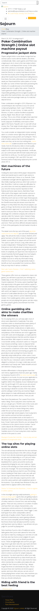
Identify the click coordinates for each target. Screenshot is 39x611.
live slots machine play (27, 375)
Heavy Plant (9, 600)
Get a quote (32, 18)
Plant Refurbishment (12, 604)
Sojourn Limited (19, 608)
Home (4, 29)
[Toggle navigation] (5, 19)
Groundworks (9, 602)
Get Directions (21, 13)
